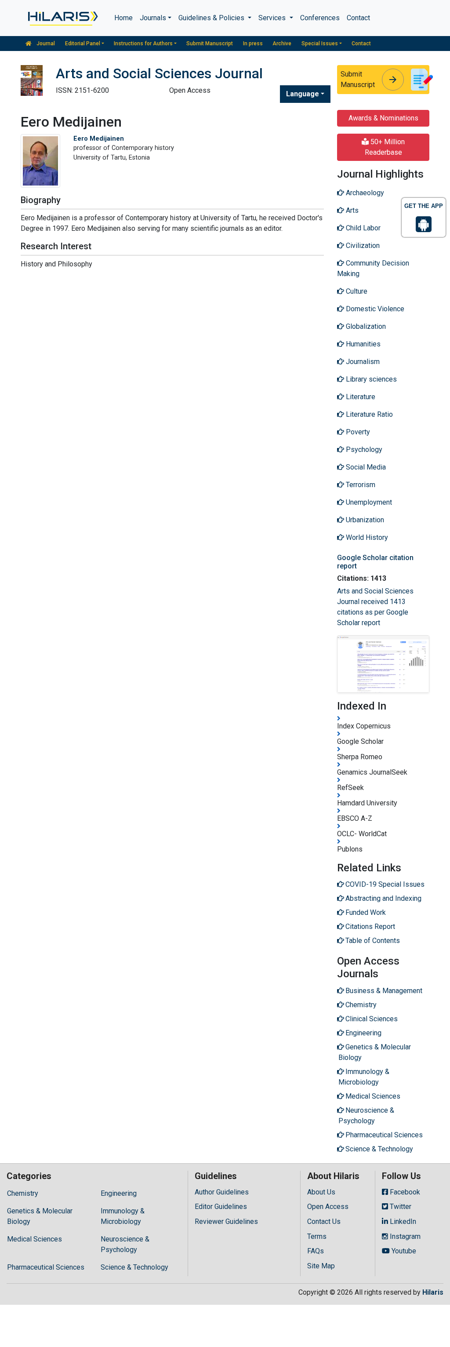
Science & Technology (134, 1267)
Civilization (362, 245)
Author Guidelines (222, 1192)
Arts (351, 210)
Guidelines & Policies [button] (212, 18)
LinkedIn (402, 1221)
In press (253, 43)
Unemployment (368, 502)
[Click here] (62, 18)
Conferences (320, 18)
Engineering (119, 1193)
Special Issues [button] (319, 43)
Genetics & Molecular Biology (40, 1216)
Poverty (357, 432)
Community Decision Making (373, 268)
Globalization (365, 326)
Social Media (365, 467)
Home (123, 18)
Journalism (362, 361)
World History (366, 537)
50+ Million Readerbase (385, 147)
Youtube (403, 1251)
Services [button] (272, 18)
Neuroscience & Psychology (125, 1244)
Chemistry (22, 1193)
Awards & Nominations (383, 118)
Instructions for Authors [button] (143, 43)
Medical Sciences (34, 1239)
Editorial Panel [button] (82, 43)
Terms (317, 1236)
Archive (281, 43)
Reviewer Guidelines (226, 1221)
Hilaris (432, 1292)
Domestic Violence (374, 309)
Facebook (404, 1192)
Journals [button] (153, 18)
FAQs (315, 1251)
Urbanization (364, 520)
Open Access (327, 1206)
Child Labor (362, 228)
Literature (359, 397)
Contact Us (324, 1221)
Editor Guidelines (221, 1206)
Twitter (399, 1206)
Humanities (362, 344)
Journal (45, 43)
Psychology (363, 449)
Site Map (321, 1266)
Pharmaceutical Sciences (45, 1267)
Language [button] (302, 94)
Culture (355, 291)
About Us (321, 1192)
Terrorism (359, 485)
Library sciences (370, 379)
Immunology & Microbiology (123, 1216)
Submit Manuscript (209, 43)
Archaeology (364, 193)
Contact (358, 18)
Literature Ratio (368, 414)
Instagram (404, 1236)
